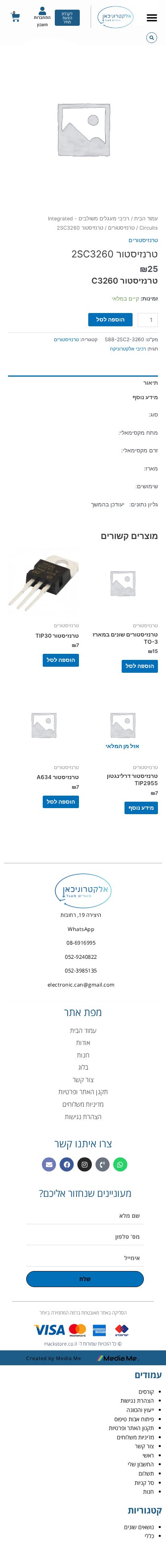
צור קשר (144, 1446)
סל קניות (144, 1483)
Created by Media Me (53, 1358)
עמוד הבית (146, 219)
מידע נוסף (141, 807)
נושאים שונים (139, 1527)
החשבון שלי (141, 1464)
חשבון (42, 24)
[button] (151, 17)
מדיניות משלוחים (135, 1437)
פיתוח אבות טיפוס (134, 1419)
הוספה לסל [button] (140, 666)
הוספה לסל (110, 319)
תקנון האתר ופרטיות (131, 1428)
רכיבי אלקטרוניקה (128, 349)
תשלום (146, 1473)
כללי (149, 1536)
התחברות (42, 17)
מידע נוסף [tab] (145, 397)
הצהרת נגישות (137, 1400)
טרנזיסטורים (121, 228)
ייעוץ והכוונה (140, 1410)
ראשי (148, 1455)
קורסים (146, 1391)
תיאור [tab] (150, 382)
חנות (148, 1491)
